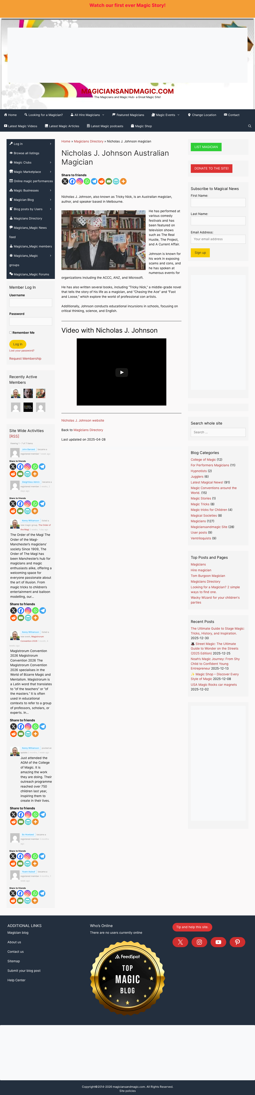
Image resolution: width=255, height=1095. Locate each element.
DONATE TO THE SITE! (212, 168)
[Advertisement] (127, 55)
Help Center (16, 980)
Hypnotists (199, 471)
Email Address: (202, 232)
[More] (123, 181)
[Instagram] (79, 181)
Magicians (198, 521)
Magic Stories (201, 498)
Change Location (203, 115)
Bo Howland (28, 834)
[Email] (108, 181)
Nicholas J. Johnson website (82, 420)
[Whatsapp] (87, 181)
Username (17, 295)
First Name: (199, 195)
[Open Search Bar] (250, 126)
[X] (65, 181)
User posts (199, 532)
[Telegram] (94, 181)
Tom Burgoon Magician (208, 576)
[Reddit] (101, 181)
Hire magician (201, 570)
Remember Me (23, 332)
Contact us (15, 951)
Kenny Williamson (30, 520)
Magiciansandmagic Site (209, 527)
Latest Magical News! (207, 482)
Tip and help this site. (192, 927)
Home (65, 141)
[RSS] (14, 436)
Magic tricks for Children (209, 510)
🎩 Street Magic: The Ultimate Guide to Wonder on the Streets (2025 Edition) (214, 648)
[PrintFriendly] (116, 181)
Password (16, 314)
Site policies (127, 1091)
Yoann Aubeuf (28, 871)
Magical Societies (204, 515)
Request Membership (25, 358)
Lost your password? (21, 350)
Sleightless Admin (31, 482)
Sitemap (13, 961)
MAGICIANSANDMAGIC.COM (127, 91)
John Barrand (28, 449)
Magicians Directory (88, 141)
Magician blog (17, 932)
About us (14, 942)
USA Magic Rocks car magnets (214, 684)
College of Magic (203, 459)
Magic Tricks (200, 504)
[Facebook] (72, 181)
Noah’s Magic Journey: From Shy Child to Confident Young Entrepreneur (215, 663)
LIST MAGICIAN (206, 147)
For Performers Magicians (210, 465)
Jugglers (197, 476)
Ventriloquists (201, 538)
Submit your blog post (24, 971)
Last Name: (199, 214)
